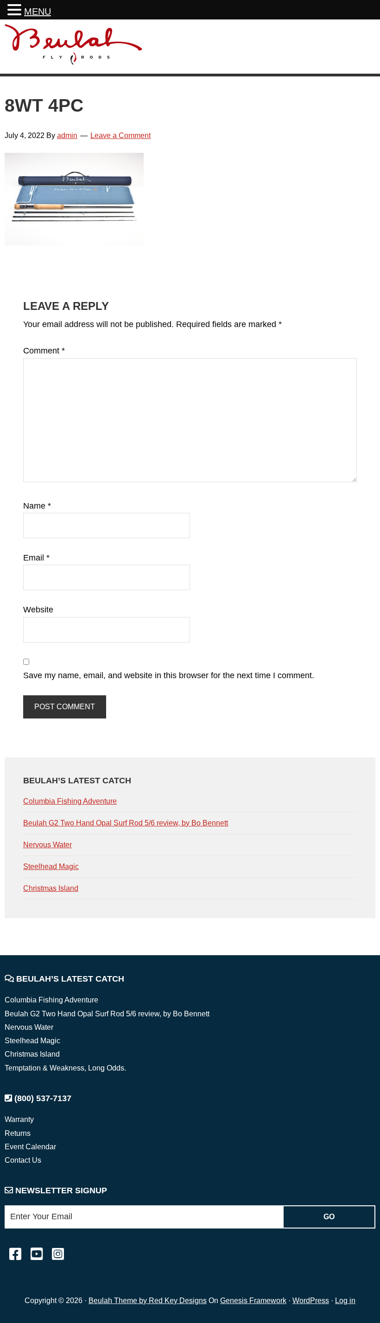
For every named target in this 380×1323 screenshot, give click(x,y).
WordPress (310, 1300)
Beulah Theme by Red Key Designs (148, 1300)
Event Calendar (30, 1147)
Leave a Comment (120, 135)
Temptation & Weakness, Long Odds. (65, 1068)
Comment (44, 350)
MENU (37, 11)
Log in (345, 1300)
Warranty (19, 1119)
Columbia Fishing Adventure (70, 801)
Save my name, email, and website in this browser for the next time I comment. (168, 675)
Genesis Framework (253, 1300)
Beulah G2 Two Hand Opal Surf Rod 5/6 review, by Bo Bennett (125, 823)
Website (38, 609)
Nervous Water (47, 845)
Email (36, 557)
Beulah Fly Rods (73, 48)
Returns (18, 1133)
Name (37, 505)
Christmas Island (50, 888)
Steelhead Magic (51, 866)
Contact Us (23, 1160)
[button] (15, 11)
